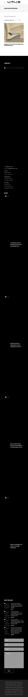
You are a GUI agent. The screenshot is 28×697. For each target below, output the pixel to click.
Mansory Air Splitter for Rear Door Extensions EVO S (13, 45)
